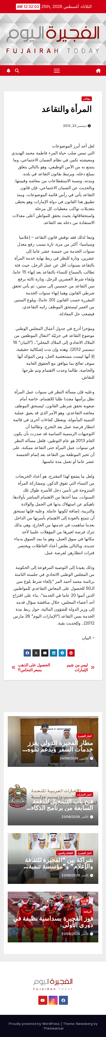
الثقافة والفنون (65, 853)
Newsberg (84, 1024)
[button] (17, 70)
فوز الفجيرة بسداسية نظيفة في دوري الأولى (53, 921)
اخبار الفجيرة (85, 735)
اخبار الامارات (84, 794)
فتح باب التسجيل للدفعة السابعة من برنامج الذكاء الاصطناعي (62, 808)
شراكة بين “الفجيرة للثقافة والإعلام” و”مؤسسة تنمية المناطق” (59, 866)
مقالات (86, 98)
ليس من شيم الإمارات (77, 667)
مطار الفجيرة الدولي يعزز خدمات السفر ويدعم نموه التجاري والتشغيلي (60, 749)
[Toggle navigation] (57, 70)
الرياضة (88, 911)
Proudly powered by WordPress (35, 1024)
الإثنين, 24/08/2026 (74, 758)
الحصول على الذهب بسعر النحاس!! (34, 667)
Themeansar (53, 1028)
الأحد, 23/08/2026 (74, 817)
